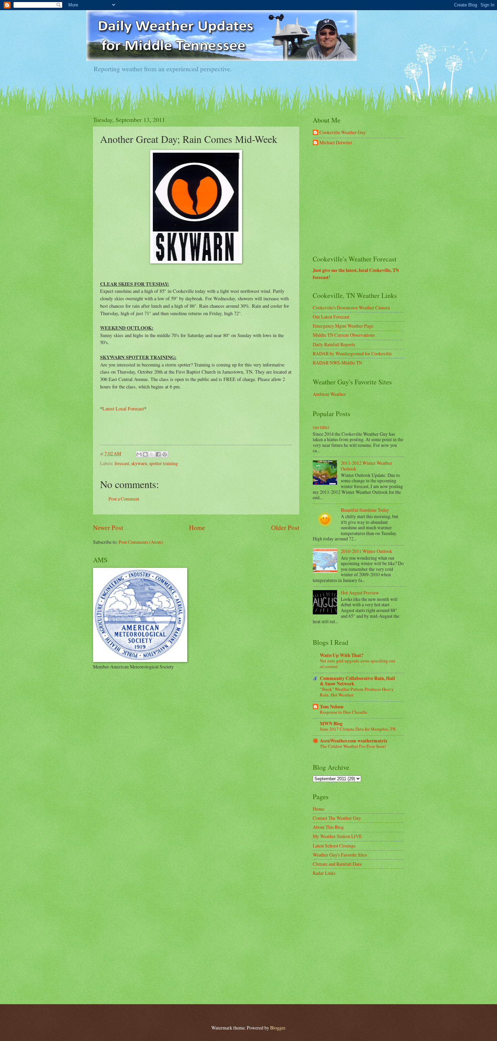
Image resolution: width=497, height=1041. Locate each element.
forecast (122, 463)
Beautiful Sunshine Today (365, 510)
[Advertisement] (363, 200)
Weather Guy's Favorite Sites (340, 855)
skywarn (139, 463)
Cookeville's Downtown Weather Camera (351, 307)
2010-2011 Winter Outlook (366, 551)
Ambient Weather (329, 394)
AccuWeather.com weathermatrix (353, 740)
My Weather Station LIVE (337, 836)
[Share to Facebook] (158, 454)
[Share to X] (151, 454)
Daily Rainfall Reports (334, 344)
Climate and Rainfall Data (337, 864)
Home (197, 527)
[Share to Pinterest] (164, 454)
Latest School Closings (334, 845)
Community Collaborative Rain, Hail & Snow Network (357, 681)
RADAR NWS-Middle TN (337, 362)
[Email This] (139, 454)
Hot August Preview (360, 592)
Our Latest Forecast (331, 316)
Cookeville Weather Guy (343, 132)
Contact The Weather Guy (337, 818)
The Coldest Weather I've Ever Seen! (353, 746)
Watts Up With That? (341, 655)
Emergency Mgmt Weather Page (343, 326)
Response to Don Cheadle (343, 712)
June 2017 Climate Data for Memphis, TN (358, 729)
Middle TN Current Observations (344, 335)
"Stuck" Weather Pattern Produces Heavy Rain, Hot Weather (357, 692)
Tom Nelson (332, 706)
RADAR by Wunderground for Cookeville (352, 353)
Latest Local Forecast (123, 408)
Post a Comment (124, 499)
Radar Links (324, 873)
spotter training (163, 463)
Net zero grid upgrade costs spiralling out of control (357, 663)
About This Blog (328, 827)
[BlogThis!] (145, 454)
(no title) (321, 427)
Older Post (285, 527)
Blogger (277, 1027)
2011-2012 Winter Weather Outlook (366, 466)
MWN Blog (331, 723)
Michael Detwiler (336, 143)
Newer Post (108, 527)
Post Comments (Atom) (141, 542)
